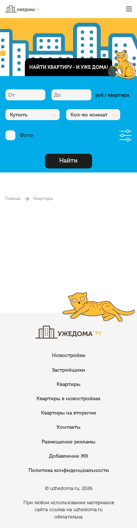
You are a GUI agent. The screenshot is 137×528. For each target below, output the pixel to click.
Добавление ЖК (68, 456)
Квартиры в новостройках (68, 398)
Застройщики (68, 370)
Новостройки (68, 355)
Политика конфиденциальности (68, 470)
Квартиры (43, 198)
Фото (26, 135)
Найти (68, 160)
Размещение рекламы (68, 442)
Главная (12, 198)
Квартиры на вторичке (68, 413)
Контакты (68, 427)
